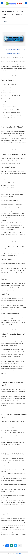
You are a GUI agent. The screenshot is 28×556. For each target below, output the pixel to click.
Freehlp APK (18, 553)
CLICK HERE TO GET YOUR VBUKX (14, 49)
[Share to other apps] (20, 545)
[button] (7, 545)
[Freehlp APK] (14, 3)
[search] (26, 3)
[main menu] (2, 3)
